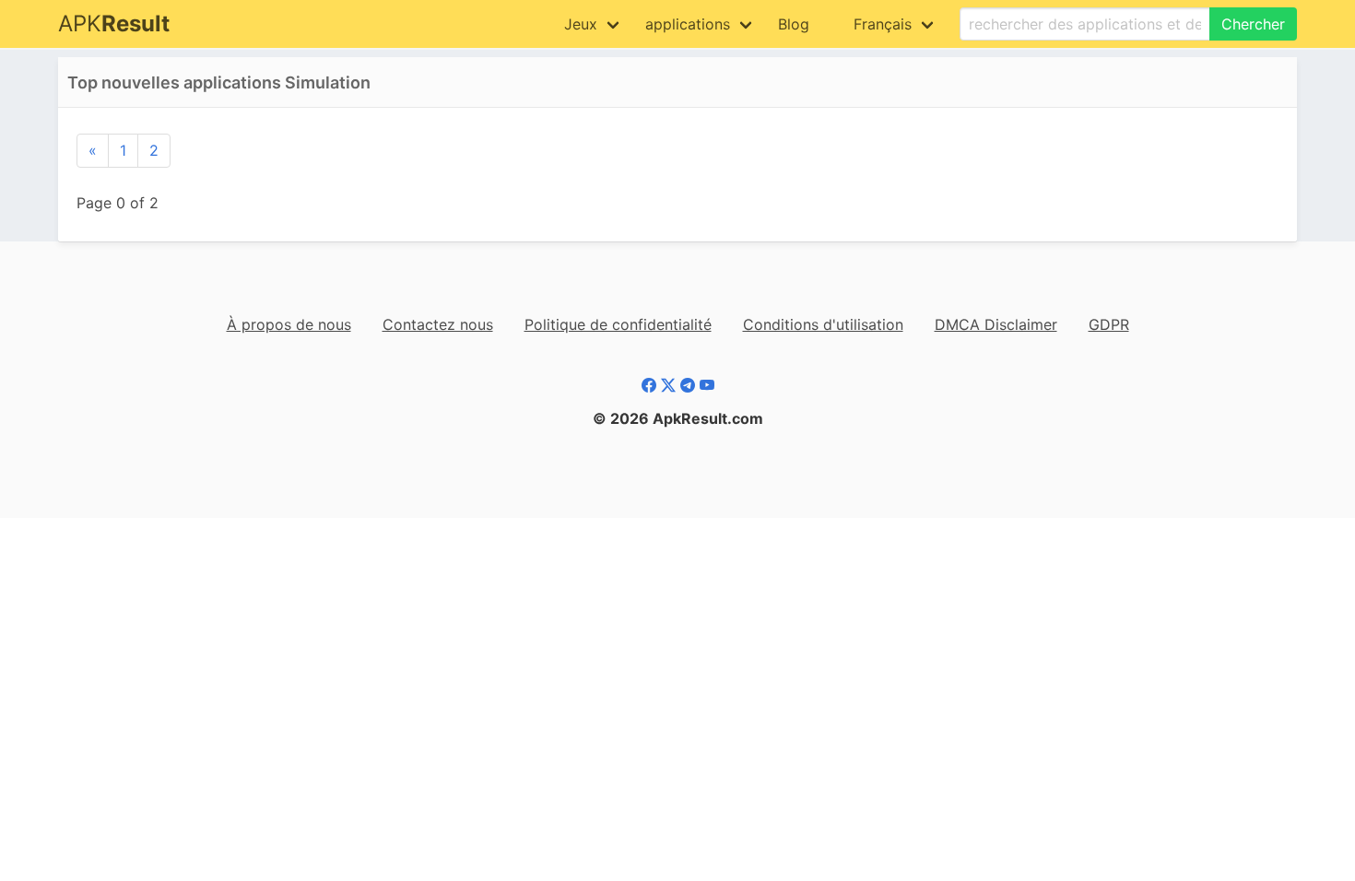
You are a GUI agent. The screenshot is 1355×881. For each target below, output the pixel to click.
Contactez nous (438, 324)
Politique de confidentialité (618, 324)
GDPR (1109, 324)
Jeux (580, 24)
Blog (793, 24)
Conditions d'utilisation (823, 324)
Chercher (1253, 24)
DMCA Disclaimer (996, 324)
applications (687, 24)
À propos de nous (289, 324)
